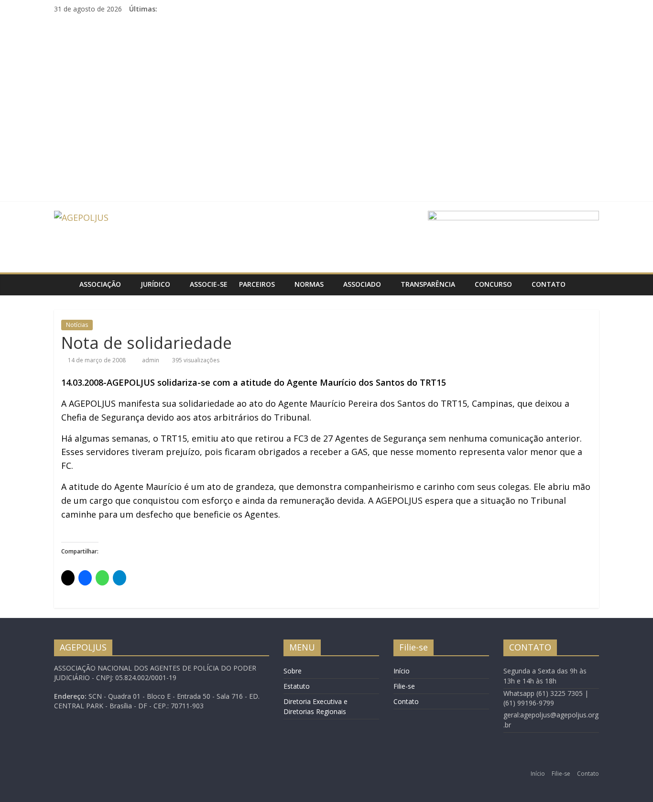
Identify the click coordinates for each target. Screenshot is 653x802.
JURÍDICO (155, 284)
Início (401, 670)
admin (151, 360)
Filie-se (404, 686)
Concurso (493, 284)
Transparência (428, 284)
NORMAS (309, 284)
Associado (362, 284)
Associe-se (209, 284)
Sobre (292, 670)
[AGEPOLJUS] (64, 284)
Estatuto (296, 686)
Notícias (77, 325)
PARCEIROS (257, 284)
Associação (100, 284)
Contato (549, 284)
